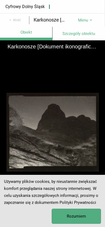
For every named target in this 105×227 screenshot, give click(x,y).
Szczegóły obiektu (78, 33)
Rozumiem (76, 216)
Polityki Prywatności (78, 202)
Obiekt (26, 32)
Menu (83, 20)
